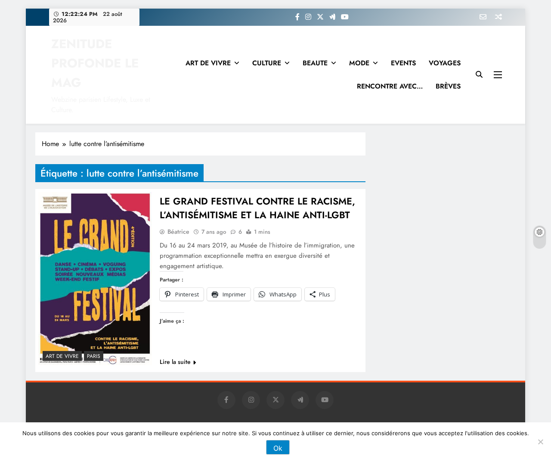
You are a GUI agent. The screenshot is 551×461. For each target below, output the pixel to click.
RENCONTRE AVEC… (390, 86)
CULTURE (266, 63)
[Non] (540, 441)
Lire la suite (175, 361)
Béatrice (178, 231)
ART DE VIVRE (208, 63)
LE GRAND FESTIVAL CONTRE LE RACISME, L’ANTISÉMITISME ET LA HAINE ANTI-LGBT (257, 208)
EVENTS (403, 63)
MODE (359, 63)
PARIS (93, 356)
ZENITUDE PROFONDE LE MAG (95, 63)
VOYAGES (445, 63)
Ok (277, 448)
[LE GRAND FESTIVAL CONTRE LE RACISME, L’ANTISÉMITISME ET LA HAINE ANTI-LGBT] (95, 278)
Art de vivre (62, 356)
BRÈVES (448, 86)
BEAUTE (315, 63)
